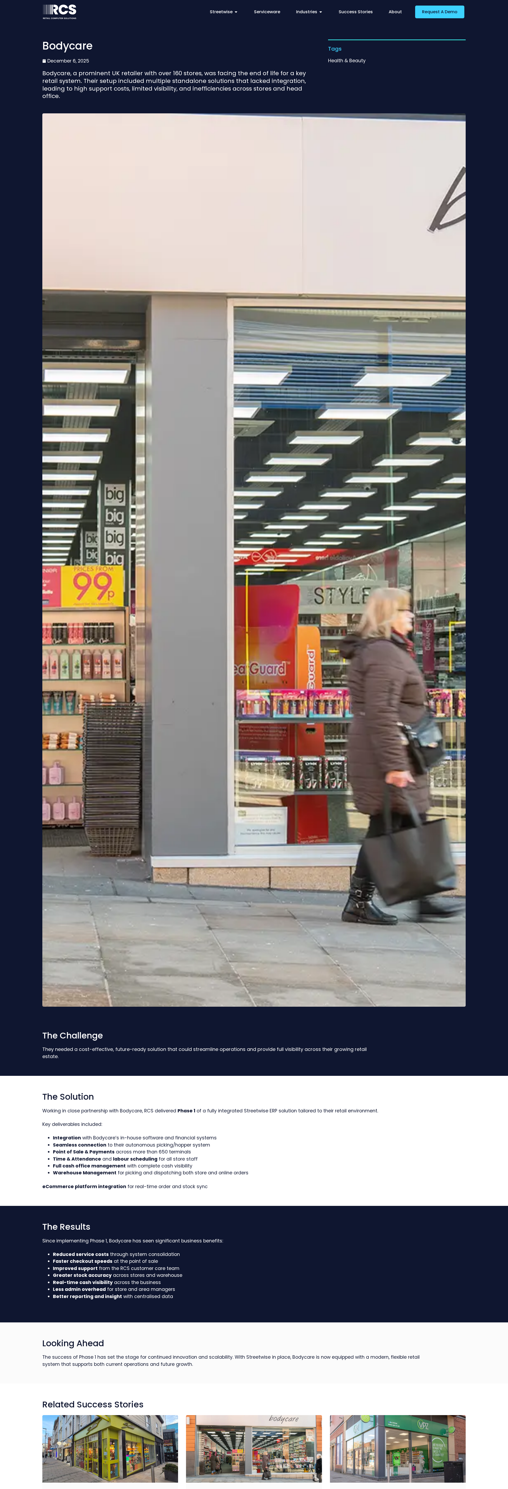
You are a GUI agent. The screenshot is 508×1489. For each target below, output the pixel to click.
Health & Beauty (347, 60)
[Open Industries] (321, 12)
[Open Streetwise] (236, 12)
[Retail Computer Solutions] (59, 12)
